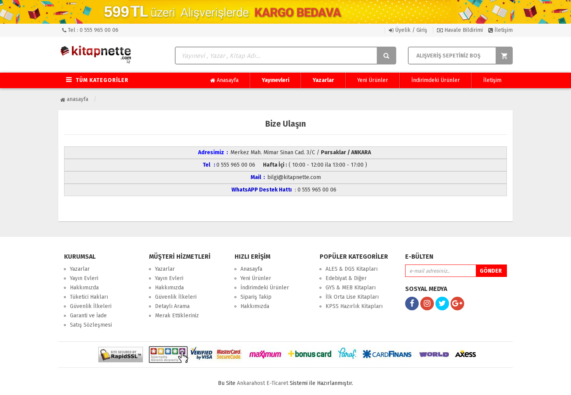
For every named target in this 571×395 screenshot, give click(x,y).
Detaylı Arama (172, 306)
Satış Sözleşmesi (91, 325)
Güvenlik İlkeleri (90, 306)
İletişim (503, 30)
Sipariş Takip (256, 297)
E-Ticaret (277, 383)
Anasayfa (226, 80)
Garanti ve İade (88, 315)
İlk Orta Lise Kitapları (352, 297)
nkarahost (251, 383)
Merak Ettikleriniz (177, 315)
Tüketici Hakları (89, 297)
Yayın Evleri (84, 278)
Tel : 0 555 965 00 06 (92, 30)
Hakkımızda (84, 287)
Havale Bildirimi (463, 30)
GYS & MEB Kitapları (351, 287)
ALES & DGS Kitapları (352, 269)
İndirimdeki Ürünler (435, 80)
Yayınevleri (275, 80)
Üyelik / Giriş (410, 30)
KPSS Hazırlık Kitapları (354, 306)
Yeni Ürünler (372, 80)
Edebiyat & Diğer (346, 278)
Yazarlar (323, 80)
